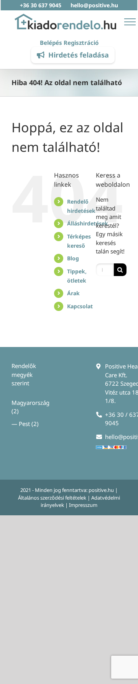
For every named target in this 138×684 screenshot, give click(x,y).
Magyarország (30, 402)
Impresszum (83, 504)
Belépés (51, 42)
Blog (73, 258)
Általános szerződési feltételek (52, 497)
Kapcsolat (80, 306)
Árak (73, 293)
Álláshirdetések (87, 223)
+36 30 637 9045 (40, 5)
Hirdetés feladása (78, 54)
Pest (24, 424)
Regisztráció (81, 42)
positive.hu (101, 490)
